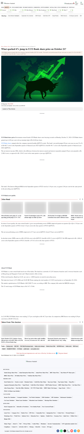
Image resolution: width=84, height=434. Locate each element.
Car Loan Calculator (9, 400)
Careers (44, 427)
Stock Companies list (62, 7)
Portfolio (71, 7)
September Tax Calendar (27, 15)
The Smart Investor (28, 7)
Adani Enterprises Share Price (26, 372)
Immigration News (51, 413)
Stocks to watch (19, 382)
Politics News (74, 416)
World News (17, 416)
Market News (24, 413)
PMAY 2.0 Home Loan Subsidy (12, 391)
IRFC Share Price (54, 372)
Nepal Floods (55, 15)
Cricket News (61, 413)
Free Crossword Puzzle (47, 406)
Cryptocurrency (45, 7)
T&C (20, 424)
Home (2, 7)
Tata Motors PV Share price (68, 372)
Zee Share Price (76, 385)
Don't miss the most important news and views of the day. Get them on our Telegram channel (42, 353)
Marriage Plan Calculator (51, 400)
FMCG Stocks (64, 15)
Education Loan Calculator (36, 400)
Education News (35, 416)
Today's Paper (7, 424)
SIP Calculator (55, 397)
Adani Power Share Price (42, 372)
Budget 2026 (7, 419)
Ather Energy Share (9, 388)
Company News (15, 413)
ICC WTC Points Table (36, 388)
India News (66, 416)
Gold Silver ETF (46, 15)
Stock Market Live (8, 382)
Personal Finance (70, 413)
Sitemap (31, 427)
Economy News (58, 416)
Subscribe (37, 427)
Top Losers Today (52, 382)
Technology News (8, 416)
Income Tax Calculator (9, 397)
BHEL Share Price (8, 376)
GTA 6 (68, 388)
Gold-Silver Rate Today (40, 382)
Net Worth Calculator (34, 397)
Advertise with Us (23, 427)
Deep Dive (71, 382)
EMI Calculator (46, 397)
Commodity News (40, 413)
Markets (7, 7)
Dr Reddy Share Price (20, 376)
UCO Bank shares (6, 143)
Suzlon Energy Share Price (10, 372)
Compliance (7, 427)
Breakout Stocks (29, 382)
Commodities (36, 7)
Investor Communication (54, 424)
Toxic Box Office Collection (22, 388)
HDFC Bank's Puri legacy (50, 388)
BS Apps (49, 427)
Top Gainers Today (62, 382)
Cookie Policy (35, 424)
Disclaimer (43, 424)
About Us (15, 424)
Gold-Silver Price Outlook (37, 385)
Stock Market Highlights (13, 15)
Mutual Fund (53, 7)
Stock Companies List (9, 406)
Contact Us (14, 427)
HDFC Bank (38, 15)
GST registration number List (69, 424)
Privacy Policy (27, 424)
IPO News (31, 413)
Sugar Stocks (62, 388)
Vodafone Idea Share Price (34, 376)
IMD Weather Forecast (51, 385)
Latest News (7, 413)
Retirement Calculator (66, 397)
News (9, 46)
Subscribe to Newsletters (23, 406)
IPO (10, 7)
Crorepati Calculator (22, 397)
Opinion (43, 416)
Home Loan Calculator (22, 400)
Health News (49, 416)
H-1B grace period (73, 15)
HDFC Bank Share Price (64, 385)
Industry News (25, 416)
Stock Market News (17, 7)
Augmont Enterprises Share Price (12, 385)
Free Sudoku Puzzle (35, 406)
